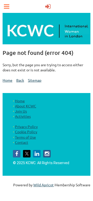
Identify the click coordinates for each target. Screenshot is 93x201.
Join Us (21, 111)
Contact (21, 142)
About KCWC (25, 106)
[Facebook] (16, 153)
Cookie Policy (26, 131)
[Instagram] (47, 153)
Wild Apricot (43, 184)
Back (20, 80)
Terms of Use (25, 137)
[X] (26, 153)
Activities (23, 116)
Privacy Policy (26, 126)
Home (7, 80)
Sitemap (34, 80)
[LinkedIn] (37, 153)
